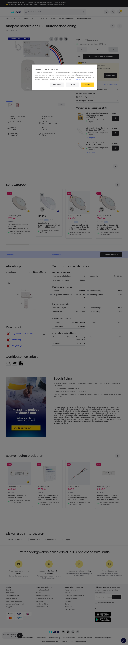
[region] (64, 77)
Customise (56, 84)
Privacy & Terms (77, 79)
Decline (72, 84)
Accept (87, 84)
